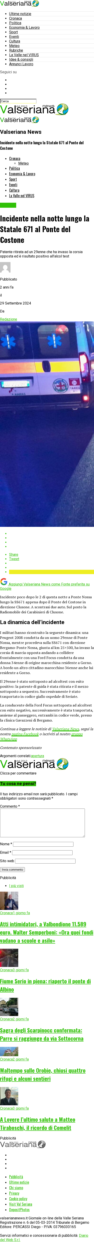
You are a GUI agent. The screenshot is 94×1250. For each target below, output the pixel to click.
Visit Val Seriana (20, 1204)
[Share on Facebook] (51, 533)
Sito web (7, 861)
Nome (6, 844)
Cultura (14, 41)
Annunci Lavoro (21, 64)
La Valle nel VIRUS (24, 55)
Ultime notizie (20, 14)
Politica (15, 23)
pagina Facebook (25, 733)
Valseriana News (65, 728)
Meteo (14, 46)
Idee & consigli (21, 59)
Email (5, 852)
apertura (37, 756)
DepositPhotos (19, 1209)
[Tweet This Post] (51, 538)
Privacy (14, 1193)
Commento (10, 806)
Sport (13, 32)
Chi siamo (16, 1187)
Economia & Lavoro (24, 27)
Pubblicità (16, 1176)
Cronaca (15, 18)
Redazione (8, 319)
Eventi (14, 36)
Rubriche (16, 50)
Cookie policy (18, 1198)
